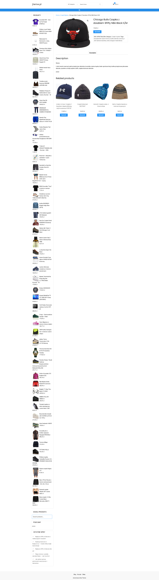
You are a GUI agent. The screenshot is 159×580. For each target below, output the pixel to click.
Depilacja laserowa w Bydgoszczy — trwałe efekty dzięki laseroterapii (41, 544)
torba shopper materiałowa (114, 40)
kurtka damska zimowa (117, 38)
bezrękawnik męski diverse (102, 38)
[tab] (92, 53)
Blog (75, 574)
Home (57, 15)
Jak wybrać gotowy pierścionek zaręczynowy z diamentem (39, 561)
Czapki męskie (64, 15)
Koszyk (79, 574)
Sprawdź (97, 31)
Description (92, 53)
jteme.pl (37, 4)
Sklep (83, 574)
